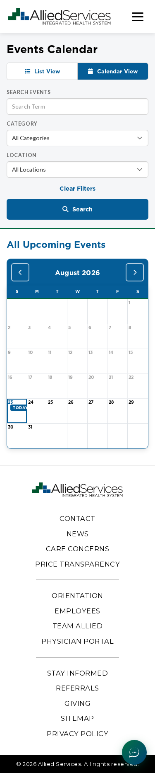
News (78, 534)
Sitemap (77, 718)
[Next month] (135, 272)
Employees (77, 611)
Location (21, 155)
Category (22, 124)
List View (46, 71)
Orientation (77, 595)
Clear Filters (77, 188)
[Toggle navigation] (138, 16)
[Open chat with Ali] (134, 752)
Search (82, 209)
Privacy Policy (77, 733)
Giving (77, 703)
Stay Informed (77, 673)
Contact (77, 518)
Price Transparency (77, 564)
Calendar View (116, 71)
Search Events (29, 92)
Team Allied (77, 626)
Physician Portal (77, 641)
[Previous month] (20, 272)
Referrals (77, 688)
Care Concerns (78, 549)
